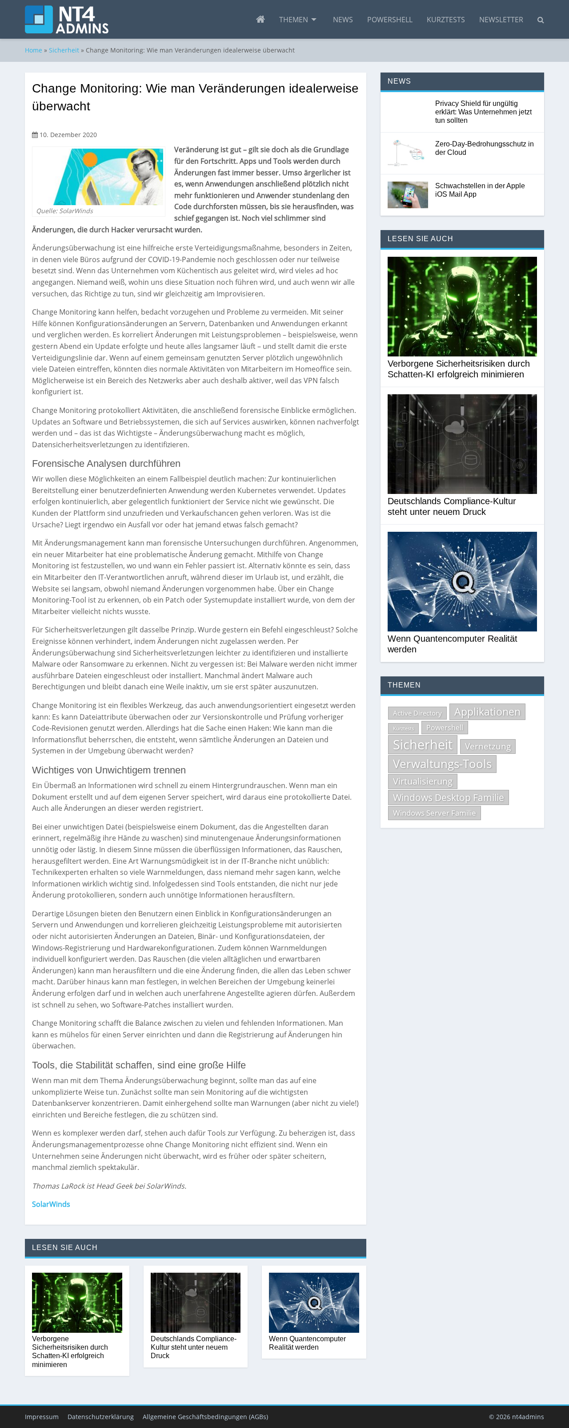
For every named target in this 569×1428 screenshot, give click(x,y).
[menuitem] (260, 20)
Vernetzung (488, 746)
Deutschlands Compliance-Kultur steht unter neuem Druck (193, 1347)
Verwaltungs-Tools (442, 764)
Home (33, 50)
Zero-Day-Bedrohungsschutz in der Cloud (484, 148)
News (343, 19)
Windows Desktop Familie (448, 797)
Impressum (42, 1416)
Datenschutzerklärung (101, 1416)
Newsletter (501, 19)
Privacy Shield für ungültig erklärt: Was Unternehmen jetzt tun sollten (483, 112)
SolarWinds (51, 1204)
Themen (293, 19)
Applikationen (487, 711)
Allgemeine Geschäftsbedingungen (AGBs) (205, 1416)
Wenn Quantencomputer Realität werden (307, 1343)
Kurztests (446, 19)
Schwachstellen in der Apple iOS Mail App (480, 190)
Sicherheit (64, 50)
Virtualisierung (423, 781)
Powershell (390, 19)
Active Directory (417, 712)
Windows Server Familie (434, 813)
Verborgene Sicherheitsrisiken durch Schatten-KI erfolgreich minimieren (70, 1351)
